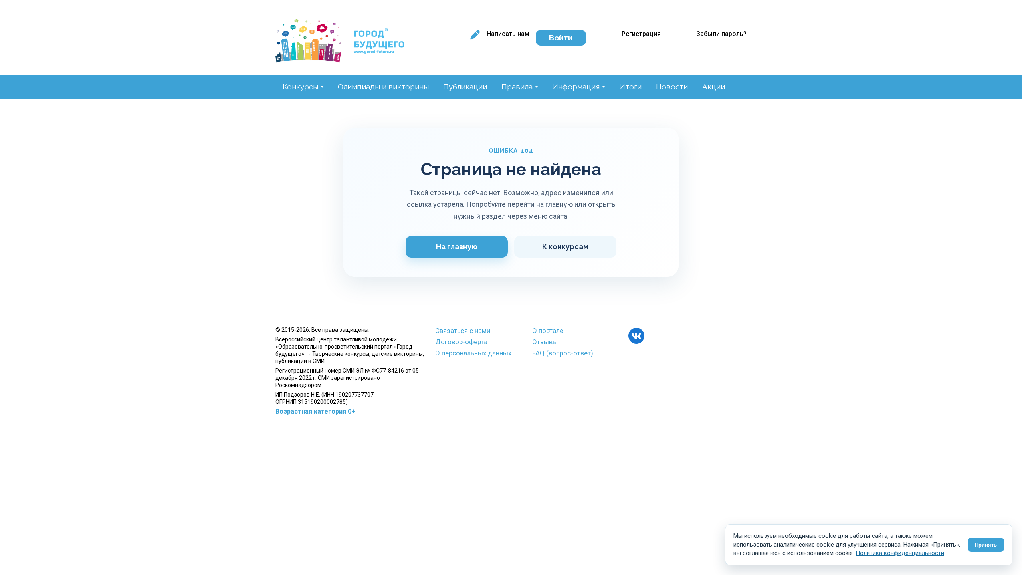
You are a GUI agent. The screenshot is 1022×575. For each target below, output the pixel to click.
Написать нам (508, 34)
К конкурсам (565, 246)
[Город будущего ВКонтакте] (636, 335)
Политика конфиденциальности (900, 553)
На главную (456, 246)
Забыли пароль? (721, 34)
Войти (561, 37)
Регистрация (641, 34)
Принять (986, 545)
